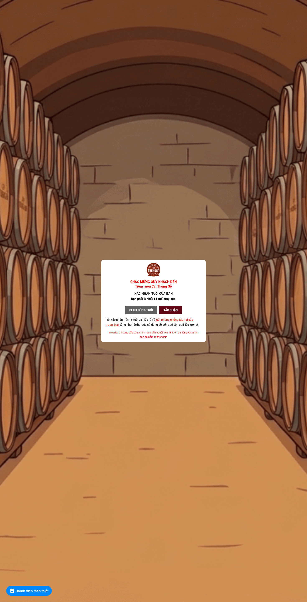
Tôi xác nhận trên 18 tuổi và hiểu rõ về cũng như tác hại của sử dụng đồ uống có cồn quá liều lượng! (152, 322)
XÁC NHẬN (170, 310)
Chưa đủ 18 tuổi (141, 310)
